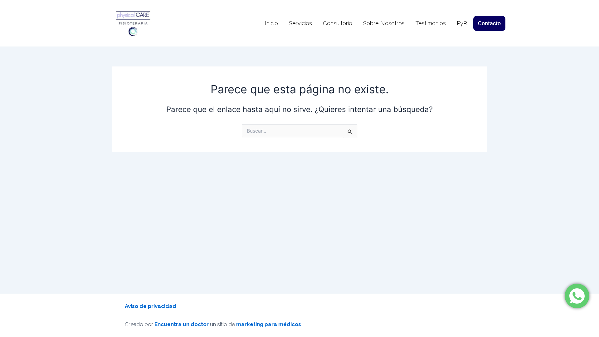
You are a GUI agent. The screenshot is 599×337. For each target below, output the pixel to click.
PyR (462, 23)
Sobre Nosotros (384, 23)
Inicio (271, 23)
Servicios (300, 23)
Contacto (489, 23)
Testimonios (431, 23)
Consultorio (337, 23)
